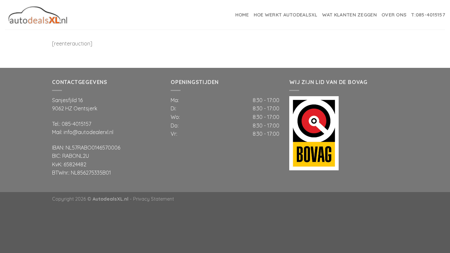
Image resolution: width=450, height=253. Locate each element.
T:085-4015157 (428, 15)
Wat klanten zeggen (349, 15)
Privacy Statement (153, 199)
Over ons (394, 15)
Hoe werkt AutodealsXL (286, 15)
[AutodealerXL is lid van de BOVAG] (314, 132)
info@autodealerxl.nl (88, 132)
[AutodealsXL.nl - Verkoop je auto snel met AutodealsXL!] (38, 15)
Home (242, 15)
